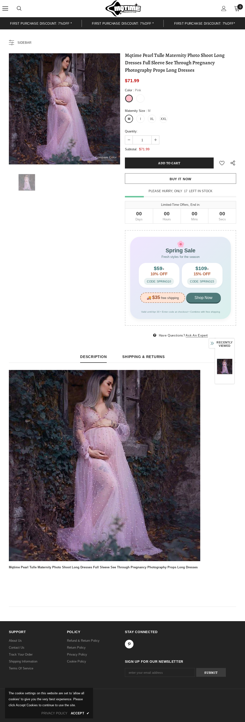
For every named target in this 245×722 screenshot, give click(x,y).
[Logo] (123, 8)
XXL (164, 119)
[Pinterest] (129, 644)
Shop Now (203, 298)
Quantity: (131, 131)
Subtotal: (131, 149)
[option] (41, 23)
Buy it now (180, 179)
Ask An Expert (197, 335)
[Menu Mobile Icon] (5, 8)
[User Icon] (223, 8)
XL (152, 119)
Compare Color (106, 157)
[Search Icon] (19, 8)
